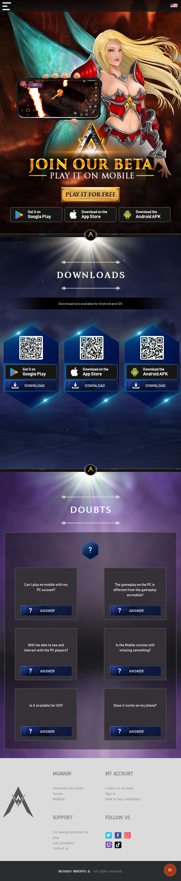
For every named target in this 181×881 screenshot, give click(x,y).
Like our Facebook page (118, 835)
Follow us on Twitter (108, 835)
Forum (57, 794)
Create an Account (119, 788)
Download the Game (68, 788)
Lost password (63, 843)
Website (59, 799)
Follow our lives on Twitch (108, 845)
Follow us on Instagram (127, 835)
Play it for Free (90, 194)
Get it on (39, 214)
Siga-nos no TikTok (118, 845)
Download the (148, 214)
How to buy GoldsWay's (123, 799)
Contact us (61, 849)
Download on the (94, 214)
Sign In (110, 794)
